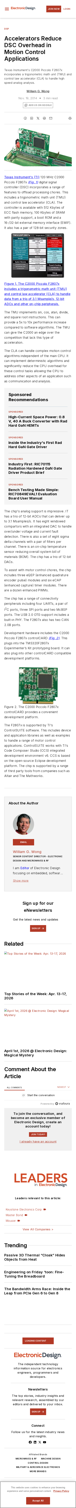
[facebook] (25, 118)
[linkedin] (31, 118)
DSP (6, 28)
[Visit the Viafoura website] (62, 1103)
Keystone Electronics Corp (24, 1209)
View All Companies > (38, 1229)
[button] (7, 9)
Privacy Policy (61, 1491)
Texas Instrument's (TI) (21, 177)
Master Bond (14, 1215)
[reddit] (44, 118)
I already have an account (38, 1141)
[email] (50, 118)
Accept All (38, 1500)
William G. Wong (38, 91)
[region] (38, 1096)
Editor (24, 868)
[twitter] (38, 118)
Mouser (11, 1220)
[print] (70, 118)
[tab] (14, 1087)
